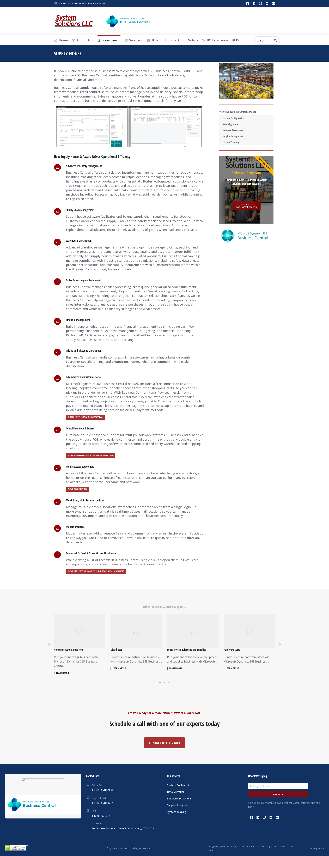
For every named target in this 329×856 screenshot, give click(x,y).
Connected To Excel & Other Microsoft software (91, 553)
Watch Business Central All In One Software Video (90, 455)
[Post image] (79, 631)
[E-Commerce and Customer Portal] (57, 378)
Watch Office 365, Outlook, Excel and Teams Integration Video (96, 571)
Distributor (116, 650)
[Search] (275, 40)
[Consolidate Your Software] (57, 430)
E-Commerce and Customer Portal (83, 377)
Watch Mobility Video (77, 489)
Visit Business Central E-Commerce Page (85, 417)
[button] (160, 682)
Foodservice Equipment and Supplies (186, 650)
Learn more (62, 673)
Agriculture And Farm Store (68, 650)
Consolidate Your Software (80, 428)
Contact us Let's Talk (164, 742)
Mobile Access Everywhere (80, 467)
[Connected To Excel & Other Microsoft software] (57, 554)
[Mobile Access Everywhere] (57, 468)
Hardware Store (232, 650)
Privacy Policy (317, 848)
